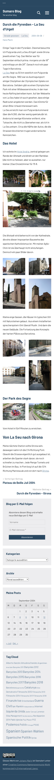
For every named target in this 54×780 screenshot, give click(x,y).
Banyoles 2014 (32, 671)
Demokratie (11, 692)
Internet (39, 706)
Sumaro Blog (12, 11)
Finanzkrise (13, 700)
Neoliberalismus (27, 716)
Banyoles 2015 (15, 677)
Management (16, 716)
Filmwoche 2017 (26, 696)
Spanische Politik (18, 737)
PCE (34, 720)
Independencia (29, 707)
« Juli (8, 643)
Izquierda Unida (15, 711)
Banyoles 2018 (33, 682)
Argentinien (42, 663)
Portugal (30, 725)
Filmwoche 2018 (40, 696)
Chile (38, 688)
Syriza (33, 738)
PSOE (36, 724)
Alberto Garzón (13, 663)
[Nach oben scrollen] (48, 774)
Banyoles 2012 (31, 667)
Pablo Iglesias (17, 720)
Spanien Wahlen (32, 731)
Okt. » (15, 643)
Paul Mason (27, 720)
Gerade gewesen (11, 35)
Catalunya (30, 687)
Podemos (12, 724)
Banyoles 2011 (18, 667)
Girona (45, 470)
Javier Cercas (30, 712)
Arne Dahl (9, 667)
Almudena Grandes (29, 663)
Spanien (13, 730)
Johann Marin (25, 760)
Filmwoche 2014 (13, 696)
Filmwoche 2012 (24, 692)
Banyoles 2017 (15, 682)
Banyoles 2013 (14, 671)
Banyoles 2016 (33, 677)
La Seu (25, 35)
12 (44, 617)
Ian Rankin (18, 706)
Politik (23, 724)
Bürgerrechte (19, 688)
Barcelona (10, 687)
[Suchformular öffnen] (39, 13)
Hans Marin (8, 40)
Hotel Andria (23, 151)
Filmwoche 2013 (38, 692)
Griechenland (28, 700)
